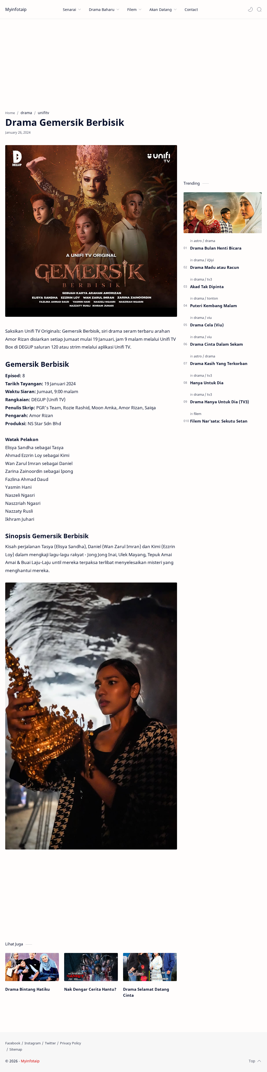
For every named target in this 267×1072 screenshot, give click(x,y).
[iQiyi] (210, 260)
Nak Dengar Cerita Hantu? (90, 989)
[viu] (209, 317)
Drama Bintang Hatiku (27, 989)
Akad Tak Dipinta (207, 286)
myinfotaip (73, 1060)
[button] (250, 9)
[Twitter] (50, 1043)
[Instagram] (33, 1043)
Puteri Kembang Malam (213, 305)
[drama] (210, 240)
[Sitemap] (15, 1049)
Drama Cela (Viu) (207, 324)
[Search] (259, 9)
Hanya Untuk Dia (206, 382)
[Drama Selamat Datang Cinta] (150, 967)
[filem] (197, 413)
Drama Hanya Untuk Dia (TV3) (219, 401)
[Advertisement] (133, 63)
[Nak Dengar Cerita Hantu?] (91, 967)
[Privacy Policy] (70, 1043)
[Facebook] (12, 1043)
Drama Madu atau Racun (214, 267)
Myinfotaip (16, 9)
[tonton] (212, 298)
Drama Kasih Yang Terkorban (218, 363)
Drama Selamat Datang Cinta (146, 992)
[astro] (199, 240)
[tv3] (209, 279)
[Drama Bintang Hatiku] (32, 967)
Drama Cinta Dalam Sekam (216, 344)
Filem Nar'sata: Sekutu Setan (218, 421)
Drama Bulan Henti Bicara (215, 248)
